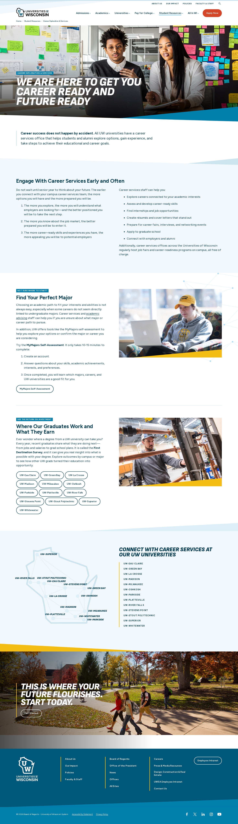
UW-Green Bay (52, 475)
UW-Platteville (50, 492)
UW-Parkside (27, 492)
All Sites (114, 786)
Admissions (82, 13)
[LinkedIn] (203, 814)
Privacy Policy (102, 814)
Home (18, 21)
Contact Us (160, 788)
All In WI (192, 13)
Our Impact (172, 4)
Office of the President (123, 765)
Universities (121, 13)
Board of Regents (119, 759)
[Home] (32, 12)
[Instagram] (211, 814)
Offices (114, 779)
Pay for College (144, 13)
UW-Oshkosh (74, 484)
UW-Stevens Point (30, 501)
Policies (187, 4)
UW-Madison (27, 484)
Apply (212, 13)
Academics (101, 13)
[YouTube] (219, 814)
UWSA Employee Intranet (168, 781)
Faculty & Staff (205, 4)
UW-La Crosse (76, 475)
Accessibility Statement (82, 814)
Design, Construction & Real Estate (169, 773)
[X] (195, 814)
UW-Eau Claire (28, 475)
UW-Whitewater (29, 510)
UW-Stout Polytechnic (61, 501)
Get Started (31, 713)
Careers (158, 759)
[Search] (220, 4)
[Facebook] (187, 814)
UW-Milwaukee (50, 484)
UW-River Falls (75, 492)
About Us (157, 4)
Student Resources (170, 13)
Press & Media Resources (168, 765)
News (113, 772)
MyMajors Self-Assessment (35, 388)
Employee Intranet (208, 760)
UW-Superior (89, 501)
